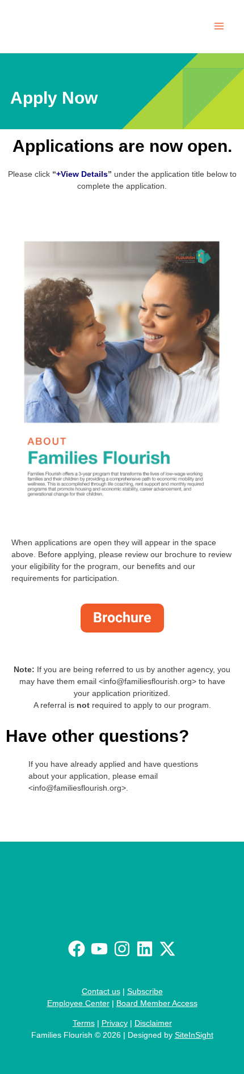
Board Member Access (156, 1003)
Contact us (101, 991)
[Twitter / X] (167, 948)
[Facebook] (76, 948)
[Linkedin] (144, 948)
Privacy (115, 1023)
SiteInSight (194, 1034)
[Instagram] (122, 948)
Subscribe (145, 991)
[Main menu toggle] (218, 26)
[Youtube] (99, 948)
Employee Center (78, 1003)
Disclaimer (153, 1023)
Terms (84, 1023)
